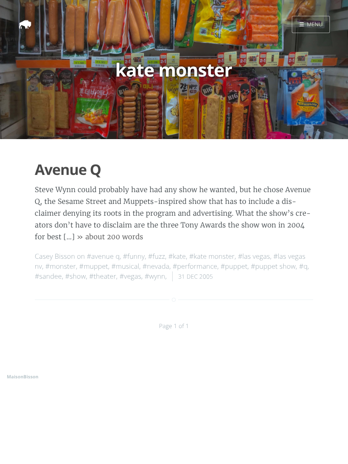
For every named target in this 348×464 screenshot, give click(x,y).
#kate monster (211, 256)
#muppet (93, 266)
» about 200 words (110, 237)
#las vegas (254, 256)
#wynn (155, 276)
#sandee (48, 276)
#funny (134, 256)
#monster (60, 266)
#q (303, 266)
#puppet (234, 266)
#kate (177, 256)
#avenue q (103, 256)
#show (75, 276)
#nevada (156, 266)
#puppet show (273, 266)
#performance (195, 266)
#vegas (130, 276)
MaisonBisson (23, 376)
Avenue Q (68, 169)
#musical (125, 266)
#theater (102, 276)
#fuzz (156, 256)
